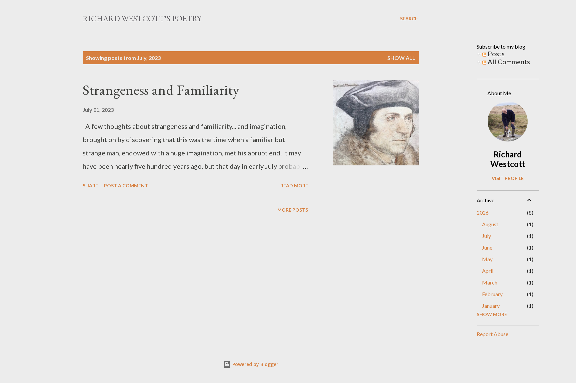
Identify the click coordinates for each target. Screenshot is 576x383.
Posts (495, 54)
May (487, 259)
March (489, 282)
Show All (401, 58)
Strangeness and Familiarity (161, 89)
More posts (292, 210)
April (487, 271)
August (490, 224)
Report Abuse (492, 334)
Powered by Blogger (254, 364)
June (487, 247)
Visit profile (508, 178)
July (486, 236)
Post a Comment (126, 185)
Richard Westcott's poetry (142, 18)
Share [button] (90, 185)
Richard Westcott (507, 159)
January (491, 305)
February (492, 294)
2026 (483, 212)
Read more (294, 185)
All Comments (508, 62)
